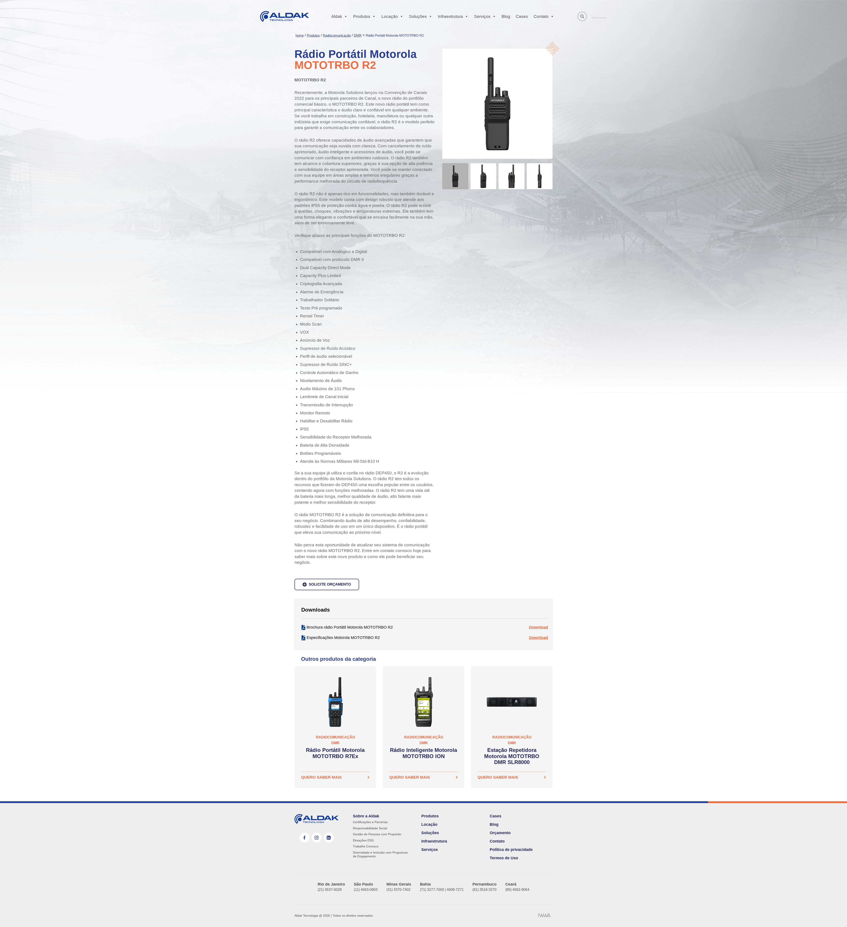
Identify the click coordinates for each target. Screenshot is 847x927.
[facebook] (304, 838)
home (300, 35)
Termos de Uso (504, 858)
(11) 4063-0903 (366, 889)
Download (538, 627)
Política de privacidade (511, 850)
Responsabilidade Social (370, 828)
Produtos (361, 16)
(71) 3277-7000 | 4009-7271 (442, 889)
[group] (335, 727)
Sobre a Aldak (366, 816)
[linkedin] (329, 838)
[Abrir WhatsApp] (836, 916)
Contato (541, 16)
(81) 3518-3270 (484, 889)
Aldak (336, 16)
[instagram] (317, 838)
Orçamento (500, 833)
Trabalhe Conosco (366, 846)
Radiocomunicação (337, 35)
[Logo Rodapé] (316, 819)
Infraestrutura (450, 16)
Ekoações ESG (363, 840)
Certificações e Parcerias (370, 822)
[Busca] (582, 16)
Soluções (418, 16)
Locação (389, 16)
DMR (358, 35)
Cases (522, 16)
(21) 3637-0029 (330, 889)
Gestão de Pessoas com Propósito (377, 834)
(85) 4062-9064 (517, 889)
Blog (506, 16)
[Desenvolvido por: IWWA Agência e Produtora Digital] (544, 915)
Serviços (482, 16)
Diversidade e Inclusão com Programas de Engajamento (380, 854)
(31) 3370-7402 (398, 889)
